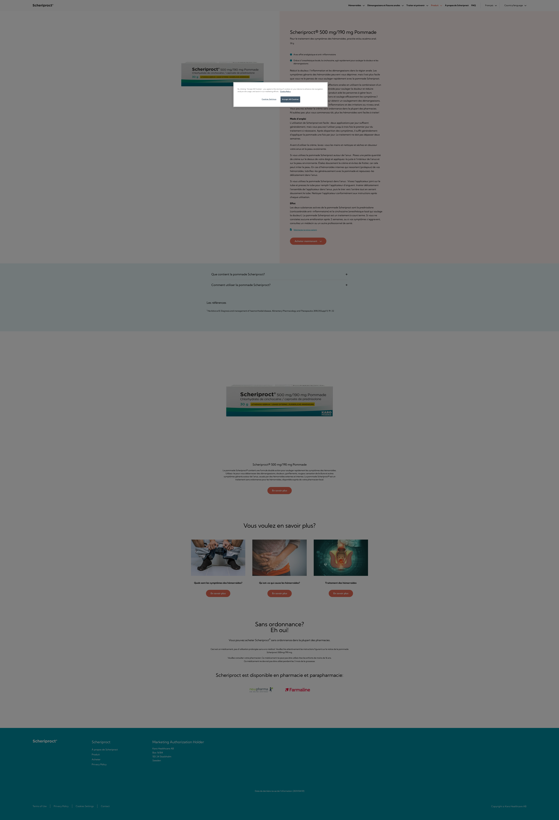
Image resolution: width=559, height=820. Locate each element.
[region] (280, 94)
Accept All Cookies (290, 99)
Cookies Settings (269, 99)
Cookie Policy (285, 91)
